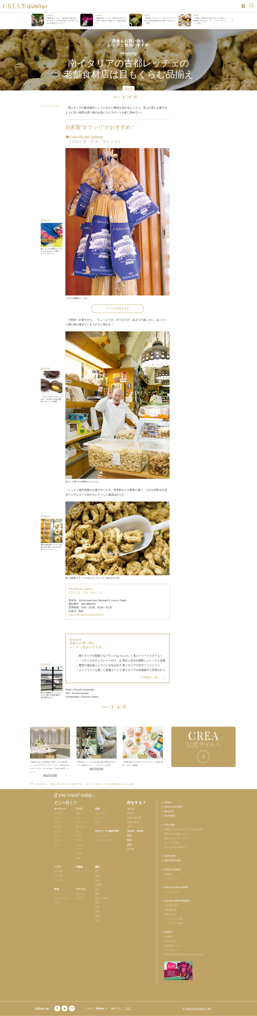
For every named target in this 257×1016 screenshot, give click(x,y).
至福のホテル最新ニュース (176, 834)
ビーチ (130, 849)
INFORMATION (172, 860)
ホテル (130, 808)
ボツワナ (80, 898)
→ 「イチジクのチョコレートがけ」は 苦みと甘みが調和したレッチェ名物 (120, 660)
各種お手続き (170, 914)
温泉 (129, 844)
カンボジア (81, 826)
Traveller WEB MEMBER (177, 900)
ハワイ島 (58, 876)
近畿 (97, 907)
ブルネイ (80, 853)
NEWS (167, 802)
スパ (129, 826)
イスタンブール (61, 898)
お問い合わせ (170, 941)
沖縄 (97, 880)
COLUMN (169, 824)
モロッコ (80, 893)
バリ (78, 817)
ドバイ (57, 893)
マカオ (79, 840)
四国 (97, 916)
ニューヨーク (101, 813)
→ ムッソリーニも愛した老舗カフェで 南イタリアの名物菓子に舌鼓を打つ (120, 670)
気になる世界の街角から (175, 847)
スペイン (58, 826)
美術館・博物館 (135, 831)
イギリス (58, 822)
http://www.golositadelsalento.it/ (86, 614)
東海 (97, 902)
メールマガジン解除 (173, 923)
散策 (129, 840)
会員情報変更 (170, 910)
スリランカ (81, 822)
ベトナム (80, 844)
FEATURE (169, 856)
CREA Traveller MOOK (176, 887)
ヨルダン (58, 902)
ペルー (79, 871)
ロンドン (58, 840)
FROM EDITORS (173, 807)
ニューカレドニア (103, 840)
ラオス (79, 835)
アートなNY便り (172, 843)
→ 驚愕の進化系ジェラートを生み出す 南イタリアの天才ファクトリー (117, 665)
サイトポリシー (171, 950)
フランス (58, 817)
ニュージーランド (103, 835)
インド (79, 849)
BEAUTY (169, 811)
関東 (97, 893)
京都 (97, 876)
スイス (57, 835)
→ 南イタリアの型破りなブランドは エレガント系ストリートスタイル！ (119, 655)
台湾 (78, 813)
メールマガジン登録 (173, 919)
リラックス (133, 822)
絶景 (129, 835)
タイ (78, 831)
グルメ (130, 813)
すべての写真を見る (117, 308)
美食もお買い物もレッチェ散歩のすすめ (128, 43)
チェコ (57, 831)
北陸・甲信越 (101, 898)
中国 (97, 911)
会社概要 (168, 936)
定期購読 (168, 874)
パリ (56, 844)
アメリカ (99, 817)
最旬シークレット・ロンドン (177, 838)
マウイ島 (58, 880)
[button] (232, 21)
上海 (78, 858)
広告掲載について (172, 945)
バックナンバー (171, 878)
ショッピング (134, 817)
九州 (97, 920)
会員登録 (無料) (171, 905)
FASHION (169, 816)
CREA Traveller (172, 869)
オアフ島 (58, 871)
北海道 (98, 885)
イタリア (58, 813)
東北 (97, 889)
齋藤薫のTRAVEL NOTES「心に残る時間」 (184, 829)
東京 (97, 871)
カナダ (98, 822)
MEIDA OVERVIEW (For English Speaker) (183, 954)
